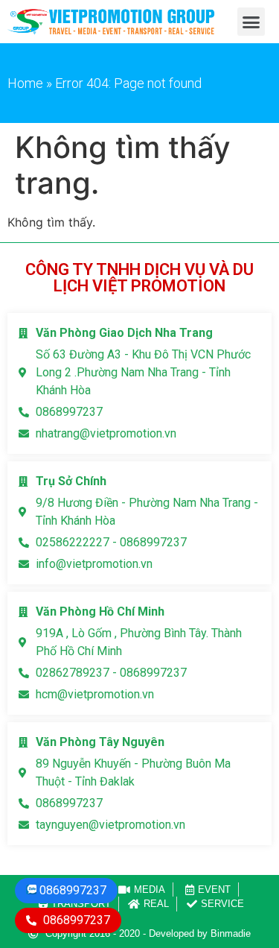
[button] (251, 21)
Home (25, 83)
